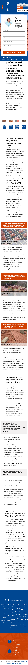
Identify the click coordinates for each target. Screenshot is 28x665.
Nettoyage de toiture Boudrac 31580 (18, 614)
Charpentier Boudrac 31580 (11, 610)
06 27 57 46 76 (7, 10)
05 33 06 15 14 (7, 4)
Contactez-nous (17, 663)
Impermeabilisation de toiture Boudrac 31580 (25, 623)
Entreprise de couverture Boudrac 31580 (11, 619)
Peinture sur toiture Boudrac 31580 (25, 612)
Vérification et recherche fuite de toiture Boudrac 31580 (5, 611)
